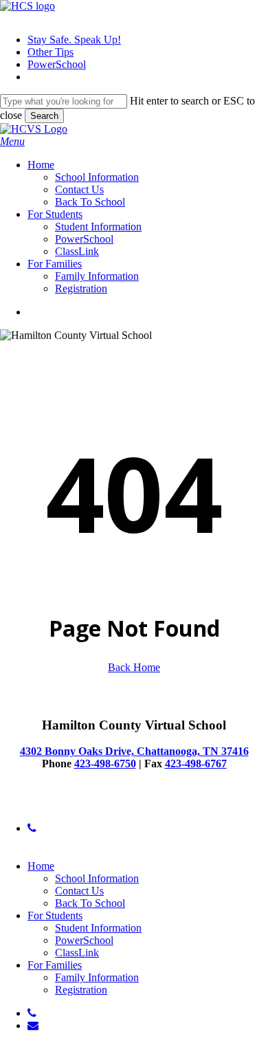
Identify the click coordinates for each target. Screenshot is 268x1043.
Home (40, 866)
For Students (54, 915)
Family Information (97, 977)
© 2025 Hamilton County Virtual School (88, 805)
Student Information (98, 928)
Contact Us (79, 891)
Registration (81, 990)
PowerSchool (84, 940)
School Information (97, 878)
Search (44, 116)
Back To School (90, 903)
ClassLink (77, 952)
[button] (12, 141)
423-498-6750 (105, 763)
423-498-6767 (196, 763)
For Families (54, 965)
